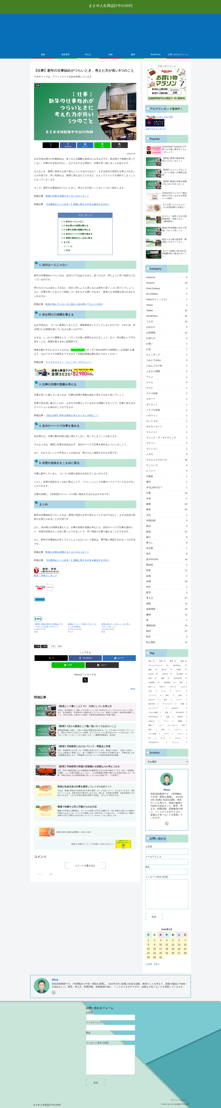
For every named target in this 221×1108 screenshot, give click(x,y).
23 (154, 953)
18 (166, 948)
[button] (119, 145)
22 (148, 953)
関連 (68, 250)
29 (148, 957)
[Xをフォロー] (85, 679)
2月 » (156, 964)
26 (173, 953)
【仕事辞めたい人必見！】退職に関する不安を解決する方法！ (78, 204)
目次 (81, 215)
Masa (167, 789)
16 (154, 948)
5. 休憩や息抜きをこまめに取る (78, 238)
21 (185, 948)
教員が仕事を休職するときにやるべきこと (67, 196)
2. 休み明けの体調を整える (76, 225)
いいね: (69, 246)
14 (185, 944)
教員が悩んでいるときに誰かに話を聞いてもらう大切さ (74, 304)
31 (160, 957)
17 (160, 948)
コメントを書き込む (85, 865)
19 (173, 948)
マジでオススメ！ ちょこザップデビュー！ (69, 362)
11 (166, 944)
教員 (45, 646)
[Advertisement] (110, 32)
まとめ (67, 242)
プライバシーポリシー (179, 1100)
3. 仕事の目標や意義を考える (77, 229)
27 (179, 953)
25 (166, 953)
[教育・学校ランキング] (47, 570)
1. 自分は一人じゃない (74, 221)
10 (160, 944)
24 (160, 953)
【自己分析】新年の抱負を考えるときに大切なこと (72, 415)
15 (148, 948)
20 (179, 948)
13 (179, 944)
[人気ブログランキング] (154, 122)
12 (173, 944)
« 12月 (148, 964)
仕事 (38, 646)
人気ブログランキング (155, 129)
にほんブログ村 (165, 117)
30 (154, 957)
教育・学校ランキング (45, 575)
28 (185, 953)
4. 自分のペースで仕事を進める (78, 234)
